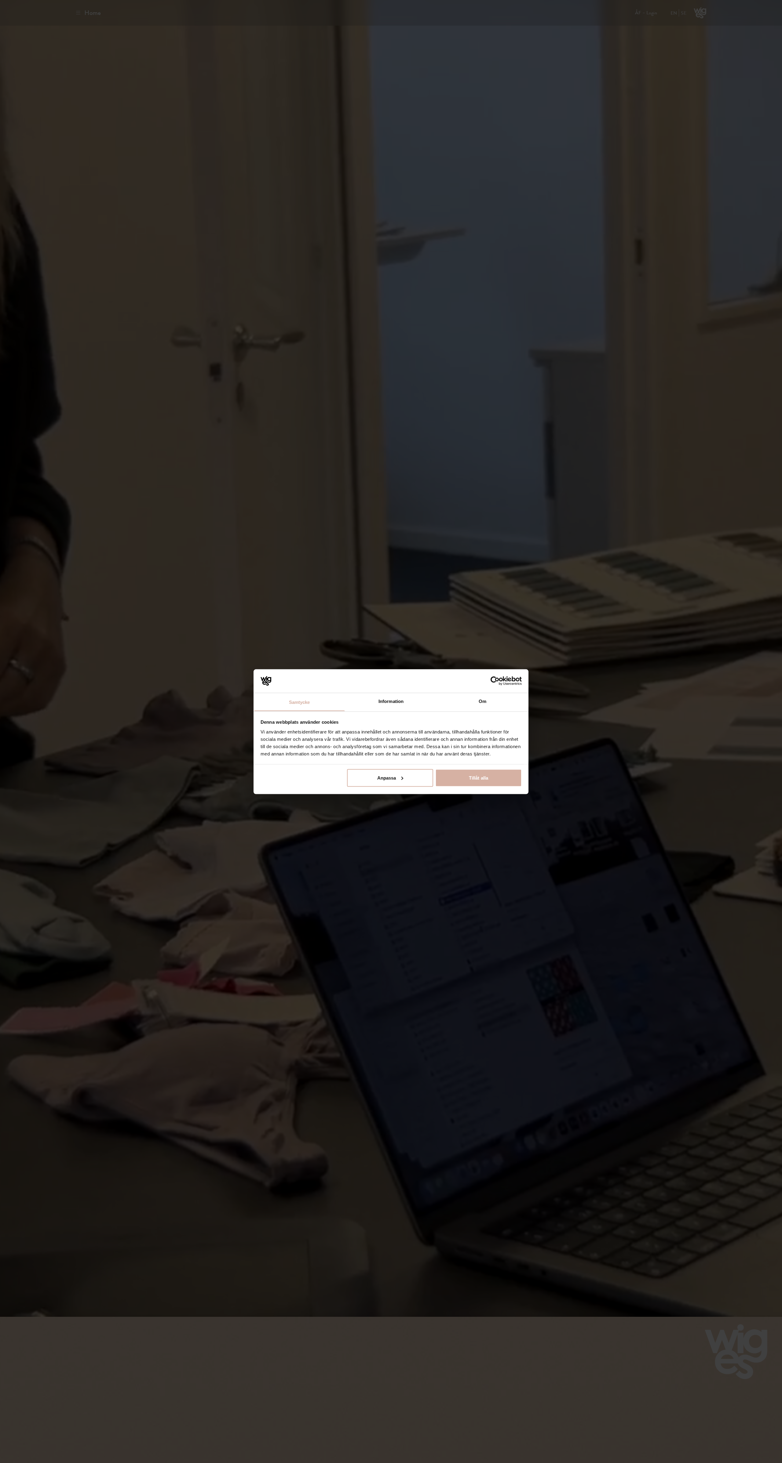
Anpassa (386, 777)
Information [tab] (391, 701)
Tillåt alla (478, 777)
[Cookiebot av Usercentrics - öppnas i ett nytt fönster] (495, 680)
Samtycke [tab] (299, 701)
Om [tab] (482, 701)
